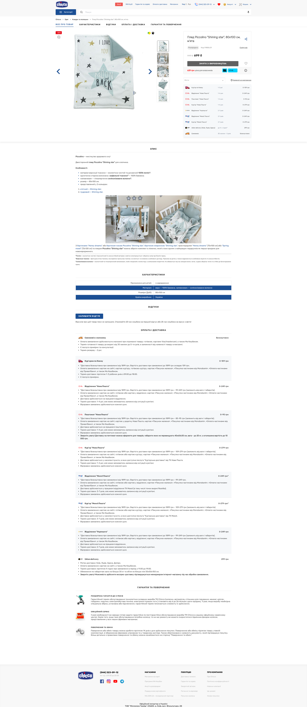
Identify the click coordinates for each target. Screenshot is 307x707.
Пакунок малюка (188, 696)
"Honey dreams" (199, 245)
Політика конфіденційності (218, 681)
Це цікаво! (211, 691)
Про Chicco (211, 677)
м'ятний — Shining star (90, 189)
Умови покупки (213, 696)
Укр (183, 4)
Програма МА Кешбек (153, 681)
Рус (189, 4)
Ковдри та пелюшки (80, 19)
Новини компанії (214, 686)
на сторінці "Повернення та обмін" (175, 635)
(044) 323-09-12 (109, 672)
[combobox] (204, 80)
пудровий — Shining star (91, 192)
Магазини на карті (152, 677)
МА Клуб (129, 4)
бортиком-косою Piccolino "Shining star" (125, 245)
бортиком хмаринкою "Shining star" (161, 245)
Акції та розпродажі (152, 686)
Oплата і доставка (160, 4)
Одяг (66, 19)
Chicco (58, 19)
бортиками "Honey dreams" (89, 245)
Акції (119, 4)
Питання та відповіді (189, 691)
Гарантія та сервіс (142, 4)
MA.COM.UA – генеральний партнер (159, 696)
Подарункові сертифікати (155, 691)
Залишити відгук (89, 316)
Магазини (174, 4)
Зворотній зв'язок (188, 686)
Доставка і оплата (188, 677)
